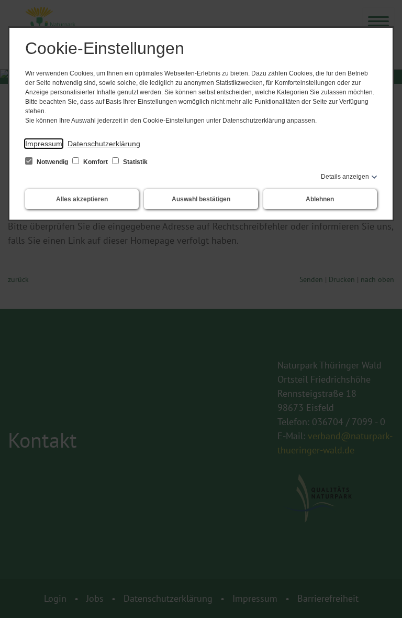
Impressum (43, 143)
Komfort (95, 162)
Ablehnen (320, 199)
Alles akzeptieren (82, 199)
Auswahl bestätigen (201, 199)
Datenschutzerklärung (104, 143)
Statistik (134, 162)
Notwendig (52, 162)
